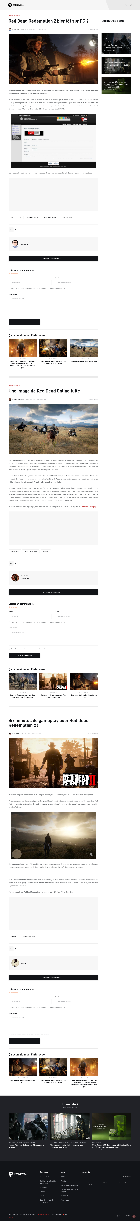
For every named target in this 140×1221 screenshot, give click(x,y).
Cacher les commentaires (52, 258)
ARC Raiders (65, 1177)
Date (12, 217)
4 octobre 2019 (53, 358)
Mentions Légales (43, 1214)
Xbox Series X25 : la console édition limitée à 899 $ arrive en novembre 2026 (116, 84)
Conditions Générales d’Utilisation (47, 1201)
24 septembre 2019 (84, 692)
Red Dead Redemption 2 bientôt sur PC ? (84, 696)
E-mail (57, 278)
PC (20, 217)
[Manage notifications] (134, 1216)
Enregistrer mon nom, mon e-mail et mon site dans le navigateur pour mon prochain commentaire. (38, 288)
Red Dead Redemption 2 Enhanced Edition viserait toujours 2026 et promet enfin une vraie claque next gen (22, 364)
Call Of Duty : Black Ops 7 (69, 1185)
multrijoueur (15, 551)
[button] (12, 229)
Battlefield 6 (65, 1196)
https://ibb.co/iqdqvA (89, 507)
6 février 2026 (22, 358)
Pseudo (11, 278)
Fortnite (63, 1181)
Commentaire (13, 294)
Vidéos (42, 1192)
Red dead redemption (32, 217)
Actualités (43, 1187)
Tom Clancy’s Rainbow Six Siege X (69, 1190)
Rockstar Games (67, 217)
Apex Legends (65, 1200)
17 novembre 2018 (84, 358)
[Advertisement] (53, 194)
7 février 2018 (22, 692)
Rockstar (45, 551)
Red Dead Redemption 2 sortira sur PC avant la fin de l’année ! (53, 362)
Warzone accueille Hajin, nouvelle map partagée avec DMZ (116, 64)
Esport (42, 1196)
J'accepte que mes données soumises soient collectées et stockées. (30, 315)
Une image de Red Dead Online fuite (84, 361)
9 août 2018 (53, 692)
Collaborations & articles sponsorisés (48, 1182)
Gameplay (14, 936)
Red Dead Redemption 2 (50, 217)
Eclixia (11, 1217)
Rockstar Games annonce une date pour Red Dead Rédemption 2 (22, 696)
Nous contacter (45, 1177)
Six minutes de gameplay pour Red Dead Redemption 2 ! (53, 696)
